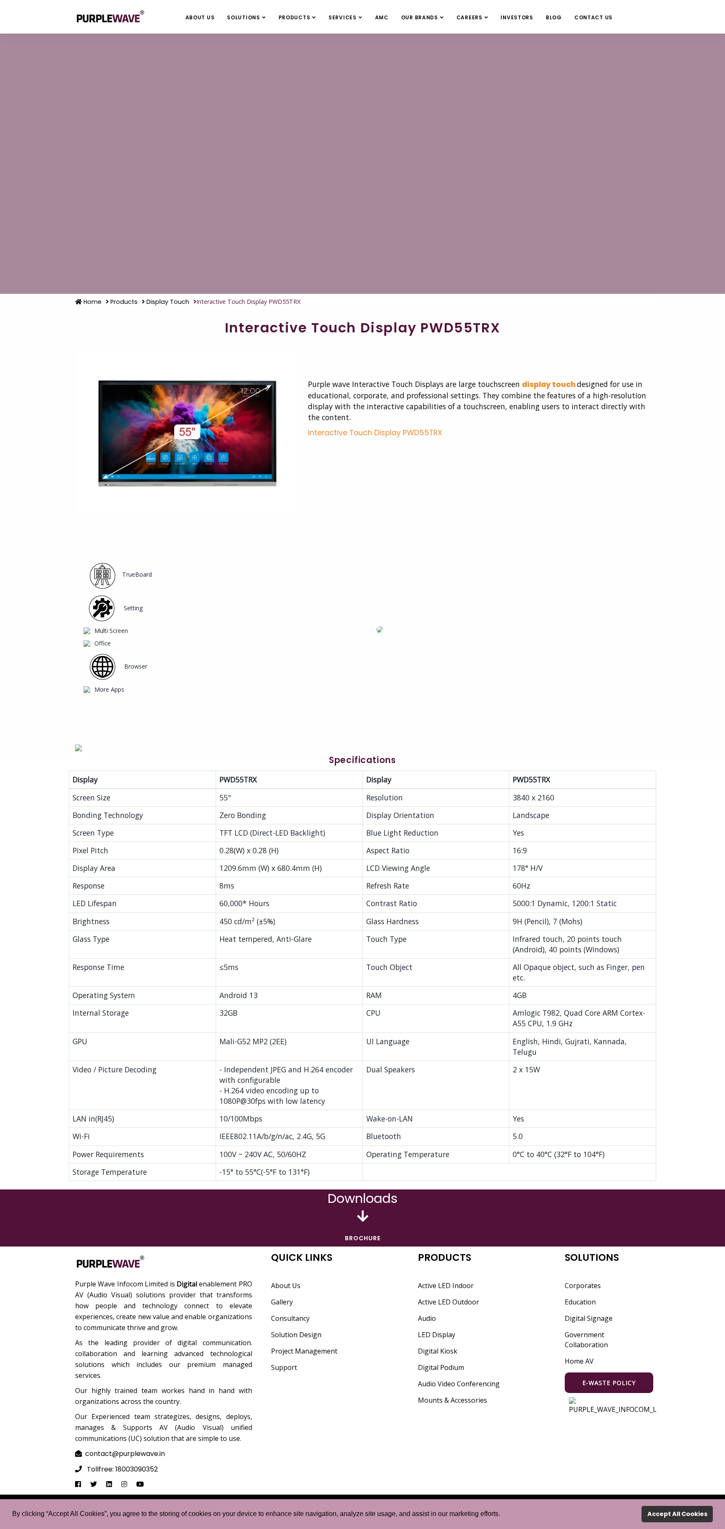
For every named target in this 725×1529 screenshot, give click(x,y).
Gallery (282, 1302)
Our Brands (419, 17)
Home (92, 302)
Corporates (583, 1285)
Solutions (243, 17)
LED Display (436, 1334)
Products (294, 17)
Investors (517, 17)
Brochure (363, 1238)
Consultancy (290, 1318)
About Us (200, 17)
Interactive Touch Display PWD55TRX (375, 433)
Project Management (304, 1351)
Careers (469, 17)
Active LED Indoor (446, 1285)
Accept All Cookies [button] (677, 1514)
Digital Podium (441, 1367)
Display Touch (167, 302)
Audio (427, 1318)
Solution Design (296, 1334)
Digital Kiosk (437, 1351)
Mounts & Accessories (452, 1400)
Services (343, 17)
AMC (382, 17)
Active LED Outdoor (448, 1302)
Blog (554, 17)
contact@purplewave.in (125, 1453)
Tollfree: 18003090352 (122, 1469)
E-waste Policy (609, 1383)
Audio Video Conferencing (459, 1383)
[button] (503, 1514)
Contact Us (593, 17)
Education (580, 1302)
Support (284, 1367)
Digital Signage (589, 1318)
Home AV (579, 1361)
